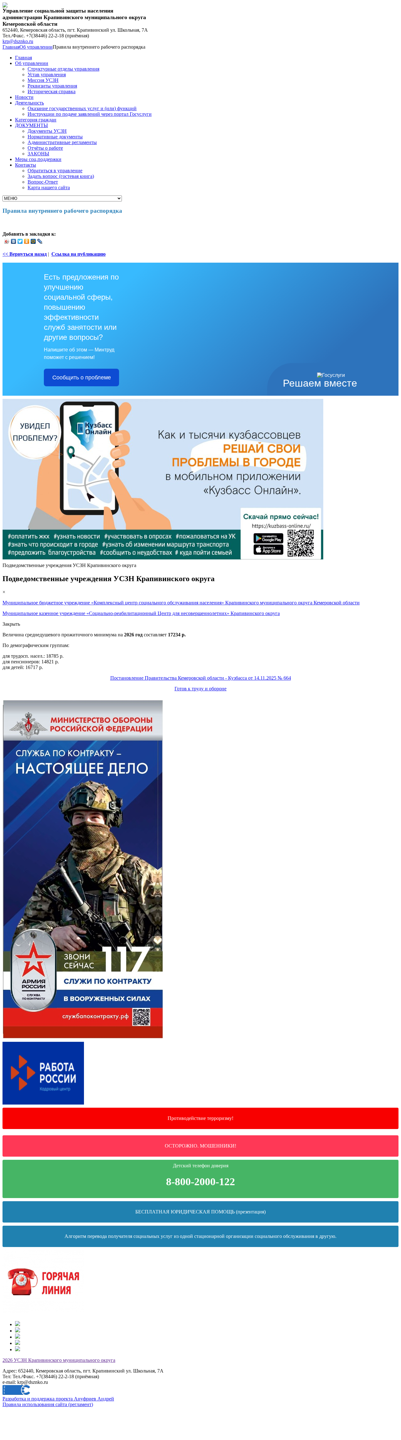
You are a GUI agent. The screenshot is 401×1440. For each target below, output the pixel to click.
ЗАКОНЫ (38, 153)
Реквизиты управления (52, 85)
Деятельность (29, 102)
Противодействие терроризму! (200, 1118)
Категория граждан (35, 119)
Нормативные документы (55, 136)
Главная (11, 47)
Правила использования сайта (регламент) (48, 1404)
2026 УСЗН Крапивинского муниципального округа (59, 1360)
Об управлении (36, 47)
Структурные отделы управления (63, 69)
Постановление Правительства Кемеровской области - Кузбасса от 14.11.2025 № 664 (200, 678)
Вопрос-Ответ (43, 182)
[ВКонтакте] (13, 241)
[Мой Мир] (33, 241)
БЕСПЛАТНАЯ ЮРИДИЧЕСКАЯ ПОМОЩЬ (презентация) (200, 1211)
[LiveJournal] (40, 241)
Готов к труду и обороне (200, 688)
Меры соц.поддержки (38, 159)
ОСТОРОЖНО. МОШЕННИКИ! (200, 1145)
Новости (24, 97)
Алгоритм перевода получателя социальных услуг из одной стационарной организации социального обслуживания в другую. (200, 1236)
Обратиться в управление (55, 170)
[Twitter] (20, 241)
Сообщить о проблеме (81, 377)
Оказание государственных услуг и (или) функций (82, 108)
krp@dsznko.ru (18, 41)
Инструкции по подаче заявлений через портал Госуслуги (90, 114)
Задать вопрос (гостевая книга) (61, 176)
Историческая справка (52, 91)
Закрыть (11, 624)
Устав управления (47, 74)
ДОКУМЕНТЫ (31, 125)
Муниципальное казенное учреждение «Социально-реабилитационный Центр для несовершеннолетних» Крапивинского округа (141, 613)
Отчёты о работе (45, 148)
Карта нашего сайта (49, 187)
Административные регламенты (62, 142)
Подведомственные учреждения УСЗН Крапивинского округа (69, 565)
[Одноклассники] (26, 241)
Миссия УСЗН (43, 80)
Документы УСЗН (47, 131)
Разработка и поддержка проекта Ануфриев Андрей (58, 1398)
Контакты (25, 165)
